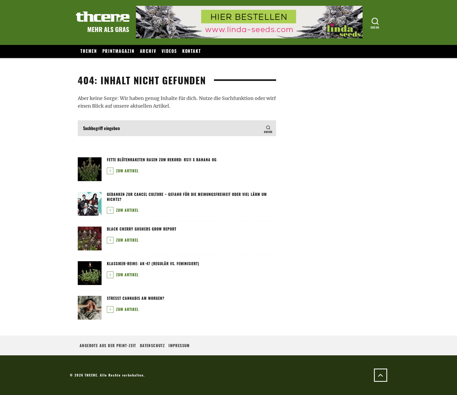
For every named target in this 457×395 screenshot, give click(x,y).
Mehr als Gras (108, 29)
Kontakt (191, 51)
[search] (268, 128)
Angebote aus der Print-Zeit (108, 345)
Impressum (179, 345)
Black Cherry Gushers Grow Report (141, 229)
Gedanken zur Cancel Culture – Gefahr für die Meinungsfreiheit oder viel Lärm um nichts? (187, 196)
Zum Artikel (127, 170)
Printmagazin (118, 51)
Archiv (148, 51)
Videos (169, 51)
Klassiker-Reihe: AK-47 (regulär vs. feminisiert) (153, 263)
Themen (88, 51)
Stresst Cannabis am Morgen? (135, 298)
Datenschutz (152, 345)
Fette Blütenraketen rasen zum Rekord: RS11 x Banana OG (162, 159)
